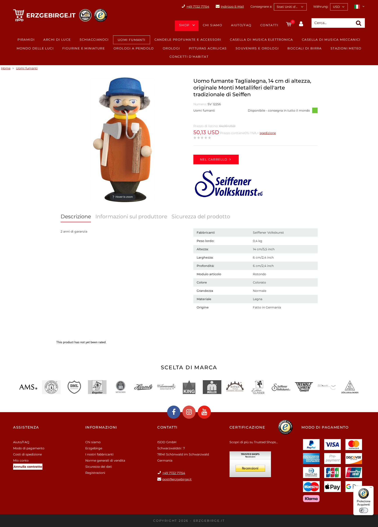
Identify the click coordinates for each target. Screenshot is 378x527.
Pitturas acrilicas (208, 48)
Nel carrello (214, 159)
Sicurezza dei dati (98, 467)
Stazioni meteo (346, 48)
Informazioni (101, 427)
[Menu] (371, 488)
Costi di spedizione (27, 454)
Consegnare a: (261, 7)
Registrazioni (95, 473)
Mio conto (21, 460)
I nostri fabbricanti (99, 454)
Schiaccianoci (94, 40)
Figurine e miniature (83, 48)
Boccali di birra (304, 48)
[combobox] (290, 7)
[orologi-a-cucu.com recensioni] (250, 465)
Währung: (320, 7)
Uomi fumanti (131, 40)
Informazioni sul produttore (131, 216)
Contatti (269, 25)
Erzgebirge (93, 448)
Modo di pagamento (28, 448)
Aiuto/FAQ (241, 25)
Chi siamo (212, 25)
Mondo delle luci (35, 48)
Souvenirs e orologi (257, 48)
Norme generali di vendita (105, 460)
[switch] (363, 510)
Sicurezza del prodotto (201, 216)
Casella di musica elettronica (261, 40)
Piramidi (26, 40)
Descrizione (76, 216)
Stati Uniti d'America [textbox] (291, 7)
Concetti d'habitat (189, 57)
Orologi (171, 48)
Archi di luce (57, 40)
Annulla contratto (28, 467)
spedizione (268, 133)
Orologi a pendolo (134, 48)
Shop (184, 25)
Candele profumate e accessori (187, 40)
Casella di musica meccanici (331, 40)
